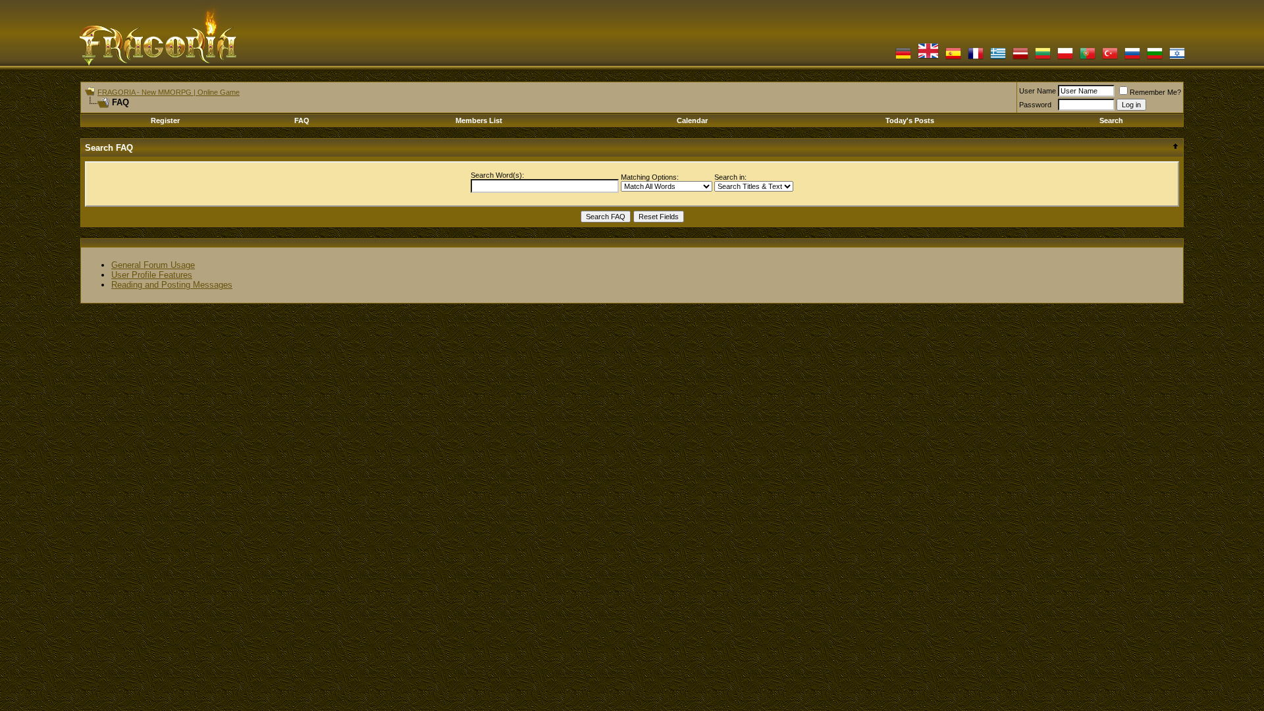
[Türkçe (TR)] (1110, 58)
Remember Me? (1155, 92)
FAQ (301, 120)
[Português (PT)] (1087, 58)
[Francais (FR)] (976, 58)
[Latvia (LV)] (1020, 58)
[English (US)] (928, 58)
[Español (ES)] (953, 58)
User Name (1037, 91)
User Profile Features (151, 275)
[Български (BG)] (1155, 58)
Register (165, 120)
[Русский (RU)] (1132, 58)
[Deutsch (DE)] (903, 58)
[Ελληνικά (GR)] (998, 58)
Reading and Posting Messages (171, 285)
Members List (479, 120)
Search (1111, 120)
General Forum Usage (153, 265)
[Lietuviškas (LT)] (1043, 58)
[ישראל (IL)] (1177, 58)
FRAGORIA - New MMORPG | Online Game (168, 92)
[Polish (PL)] (1065, 58)
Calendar (692, 120)
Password (1035, 105)
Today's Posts (909, 120)
